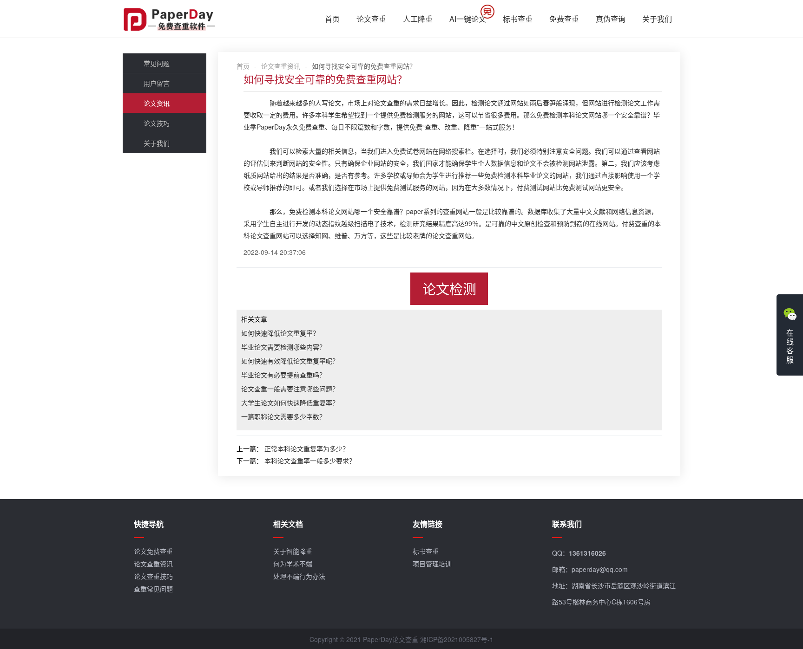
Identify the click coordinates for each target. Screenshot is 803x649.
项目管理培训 (432, 563)
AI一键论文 (467, 18)
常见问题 (157, 63)
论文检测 (449, 288)
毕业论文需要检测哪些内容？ (283, 346)
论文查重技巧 (153, 576)
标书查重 (518, 18)
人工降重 (418, 18)
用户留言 (157, 83)
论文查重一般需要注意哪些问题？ (290, 388)
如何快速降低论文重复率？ (280, 332)
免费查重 (564, 18)
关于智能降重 (292, 551)
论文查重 (371, 18)
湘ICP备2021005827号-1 (457, 639)
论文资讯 (157, 103)
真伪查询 (610, 18)
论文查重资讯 (280, 66)
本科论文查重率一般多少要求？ (309, 460)
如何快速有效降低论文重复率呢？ (290, 360)
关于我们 (657, 18)
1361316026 (587, 553)
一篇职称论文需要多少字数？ (283, 416)
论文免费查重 (153, 551)
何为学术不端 (292, 563)
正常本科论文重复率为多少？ (306, 448)
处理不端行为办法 (299, 576)
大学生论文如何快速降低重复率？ (290, 402)
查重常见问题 (153, 588)
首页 (332, 18)
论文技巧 (157, 123)
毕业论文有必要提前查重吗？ (283, 374)
